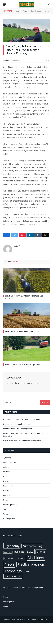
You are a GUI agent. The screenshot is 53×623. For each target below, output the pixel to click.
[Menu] (4, 4)
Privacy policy (8, 601)
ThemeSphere (23, 619)
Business (7, 471)
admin (7, 60)
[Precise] (26, 4)
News (48, 60)
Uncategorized (9, 518)
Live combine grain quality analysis (22, 331)
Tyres (5, 514)
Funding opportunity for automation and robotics (24, 297)
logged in (21, 383)
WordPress (44, 619)
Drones (6, 481)
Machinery (7, 495)
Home (5, 597)
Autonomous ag (9, 462)
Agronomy (7, 457)
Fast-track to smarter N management (22, 364)
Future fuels (8, 486)
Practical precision (10, 504)
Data (5, 476)
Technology (7, 509)
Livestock (7, 490)
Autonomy (7, 467)
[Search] (49, 4)
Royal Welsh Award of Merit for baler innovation (22, 440)
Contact (6, 606)
